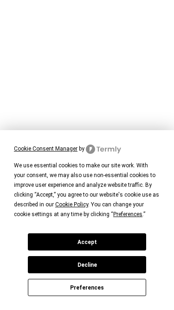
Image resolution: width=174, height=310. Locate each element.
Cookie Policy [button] (71, 204)
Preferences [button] (127, 214)
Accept (87, 242)
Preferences (87, 287)
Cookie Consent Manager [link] (45, 148)
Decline (87, 265)
